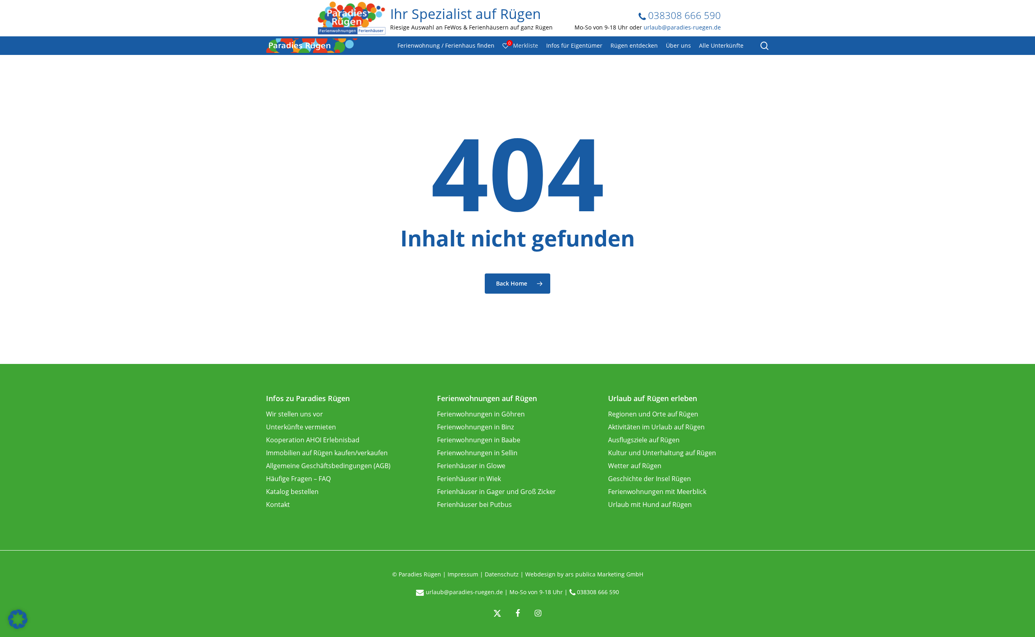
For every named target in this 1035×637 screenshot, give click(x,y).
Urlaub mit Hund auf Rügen (650, 504)
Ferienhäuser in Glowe (471, 465)
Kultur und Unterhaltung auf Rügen (662, 452)
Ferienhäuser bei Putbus (474, 504)
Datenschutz (502, 574)
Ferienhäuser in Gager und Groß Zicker (496, 491)
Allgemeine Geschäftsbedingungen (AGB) (328, 465)
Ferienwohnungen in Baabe (478, 439)
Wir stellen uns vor (294, 414)
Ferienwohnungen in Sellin (477, 452)
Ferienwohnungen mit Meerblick (657, 491)
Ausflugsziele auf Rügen (644, 439)
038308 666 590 (683, 15)
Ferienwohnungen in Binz (475, 427)
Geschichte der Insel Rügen (649, 478)
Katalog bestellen (292, 491)
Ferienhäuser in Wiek (469, 478)
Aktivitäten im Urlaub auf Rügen (656, 427)
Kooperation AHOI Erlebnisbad (312, 439)
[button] (18, 619)
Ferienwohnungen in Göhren (481, 414)
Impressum (463, 574)
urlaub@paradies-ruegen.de (682, 27)
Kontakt (278, 504)
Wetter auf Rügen (634, 465)
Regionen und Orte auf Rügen (653, 414)
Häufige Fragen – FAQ (298, 478)
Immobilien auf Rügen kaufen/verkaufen (327, 452)
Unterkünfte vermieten (301, 427)
